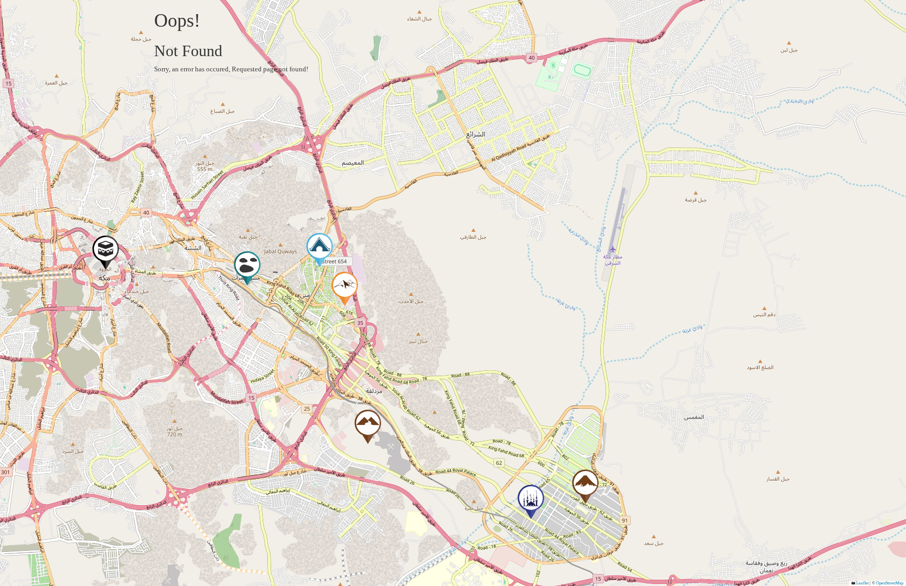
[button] (105, 255)
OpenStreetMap (889, 583)
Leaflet (862, 583)
